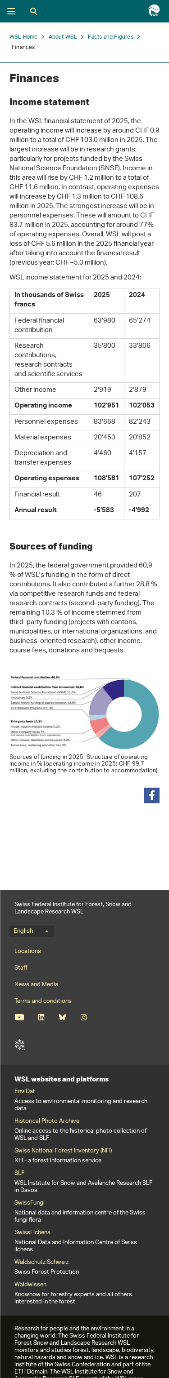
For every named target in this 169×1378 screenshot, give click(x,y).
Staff (20, 968)
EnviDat (24, 1091)
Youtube (19, 1017)
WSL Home (23, 37)
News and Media (36, 984)
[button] (152, 795)
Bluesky (62, 1017)
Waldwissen (30, 1285)
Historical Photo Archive (46, 1121)
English (23, 931)
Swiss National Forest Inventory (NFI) (63, 1151)
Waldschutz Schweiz (41, 1262)
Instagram (83, 1017)
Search (34, 11)
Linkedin (41, 1017)
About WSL (63, 37)
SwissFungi (29, 1203)
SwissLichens (32, 1232)
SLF (19, 1044)
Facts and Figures (110, 37)
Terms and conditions (43, 1001)
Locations (27, 951)
